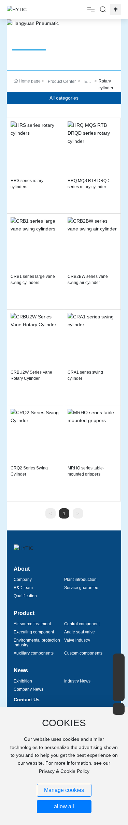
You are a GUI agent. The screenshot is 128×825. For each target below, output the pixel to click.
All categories (64, 98)
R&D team (23, 587)
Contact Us (27, 699)
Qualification (25, 596)
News (21, 670)
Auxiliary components (34, 653)
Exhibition (23, 681)
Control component (82, 623)
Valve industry (77, 640)
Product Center (62, 81)
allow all (64, 806)
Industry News (77, 681)
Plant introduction (80, 579)
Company (23, 579)
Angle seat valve (79, 632)
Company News (28, 689)
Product (24, 613)
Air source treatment (32, 623)
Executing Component (87, 82)
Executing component (34, 632)
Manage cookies (64, 790)
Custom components (83, 653)
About (22, 569)
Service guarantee (81, 587)
